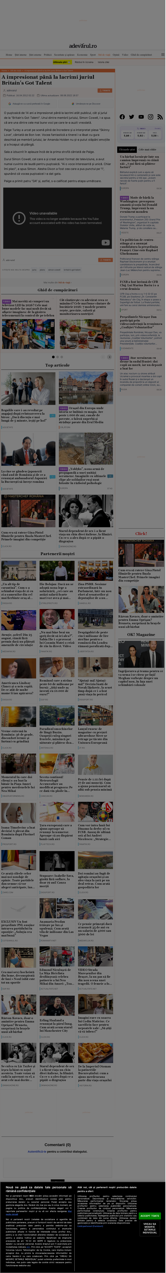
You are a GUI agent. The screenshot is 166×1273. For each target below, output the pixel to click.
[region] (83, 1227)
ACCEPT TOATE (150, 1215)
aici (28, 1247)
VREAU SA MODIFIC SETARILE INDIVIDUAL (150, 1228)
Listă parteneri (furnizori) (90, 1226)
